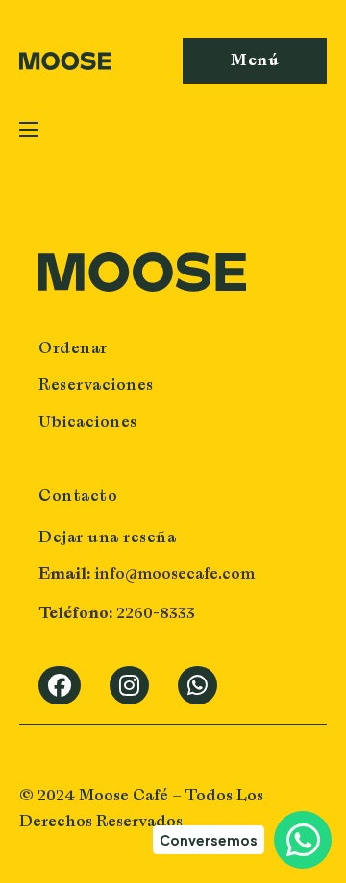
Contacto (77, 495)
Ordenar (73, 347)
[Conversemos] (303, 840)
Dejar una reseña (107, 536)
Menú (255, 60)
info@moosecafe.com (172, 573)
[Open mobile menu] (28, 129)
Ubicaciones (87, 421)
